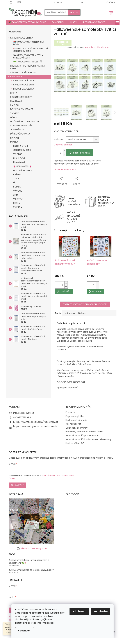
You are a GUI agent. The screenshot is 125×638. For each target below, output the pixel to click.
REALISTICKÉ (19, 158)
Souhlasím (101, 611)
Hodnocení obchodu (76, 420)
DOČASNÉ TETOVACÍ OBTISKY (25, 121)
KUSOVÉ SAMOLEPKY (23, 88)
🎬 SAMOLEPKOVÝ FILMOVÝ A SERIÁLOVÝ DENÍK (28, 56)
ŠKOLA (16, 203)
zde (51, 623)
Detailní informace (64, 169)
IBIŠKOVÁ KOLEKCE (22, 170)
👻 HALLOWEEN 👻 (22, 166)
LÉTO (15, 182)
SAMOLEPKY (16, 76)
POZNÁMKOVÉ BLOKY (21, 97)
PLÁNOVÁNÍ (16, 101)
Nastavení (24, 630)
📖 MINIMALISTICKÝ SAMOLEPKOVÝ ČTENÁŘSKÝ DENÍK (30, 50)
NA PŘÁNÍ (14, 137)
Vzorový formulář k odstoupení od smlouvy (88, 439)
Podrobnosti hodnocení (97, 47)
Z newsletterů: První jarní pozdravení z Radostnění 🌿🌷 (29, 561)
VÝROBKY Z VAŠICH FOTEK (23, 72)
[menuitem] (27, 22)
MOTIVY (14, 141)
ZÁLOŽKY (14, 105)
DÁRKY (13, 117)
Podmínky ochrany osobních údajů (84, 431)
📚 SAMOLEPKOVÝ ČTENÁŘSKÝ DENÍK (28, 43)
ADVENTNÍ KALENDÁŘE (21, 125)
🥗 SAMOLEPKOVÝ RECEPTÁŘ (27, 61)
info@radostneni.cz (23, 412)
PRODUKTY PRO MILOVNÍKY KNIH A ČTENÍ (27, 67)
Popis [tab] (58, 313)
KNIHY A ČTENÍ (20, 145)
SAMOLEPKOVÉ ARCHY (24, 80)
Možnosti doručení (63, 144)
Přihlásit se (17, 485)
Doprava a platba (75, 416)
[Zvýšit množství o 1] (64, 151)
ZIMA (15, 194)
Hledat (74, 12)
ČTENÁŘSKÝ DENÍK (22, 150)
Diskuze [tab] (82, 313)
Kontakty (59, 2)
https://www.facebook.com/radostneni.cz (35, 421)
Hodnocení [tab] (69, 313)
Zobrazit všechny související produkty (85, 304)
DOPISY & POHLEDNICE (21, 109)
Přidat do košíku (81, 152)
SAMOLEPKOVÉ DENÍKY (21, 37)
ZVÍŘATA (17, 207)
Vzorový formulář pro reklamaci (82, 435)
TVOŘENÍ (14, 113)
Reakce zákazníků (75, 443)
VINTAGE (17, 154)
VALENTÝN (18, 199)
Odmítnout (79, 611)
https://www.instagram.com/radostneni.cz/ (35, 428)
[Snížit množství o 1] (64, 154)
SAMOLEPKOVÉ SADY (23, 84)
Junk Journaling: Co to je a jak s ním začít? (31, 570)
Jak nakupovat (73, 423)
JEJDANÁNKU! (17, 129)
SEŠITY (13, 92)
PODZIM (17, 186)
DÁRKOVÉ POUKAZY (20, 133)
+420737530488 (22, 417)
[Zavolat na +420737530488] (13, 2)
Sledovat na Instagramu (34, 548)
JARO (16, 178)
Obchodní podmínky (77, 427)
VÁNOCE (17, 190)
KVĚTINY (17, 174)
